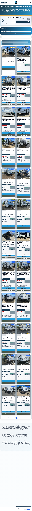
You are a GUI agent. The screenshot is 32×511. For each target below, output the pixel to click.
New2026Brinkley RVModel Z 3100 (8, 151)
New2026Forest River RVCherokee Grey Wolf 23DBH (7, 306)
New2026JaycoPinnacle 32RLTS (8, 242)
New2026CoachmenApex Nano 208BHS (23, 120)
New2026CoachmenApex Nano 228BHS (23, 243)
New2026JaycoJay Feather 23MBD (22, 212)
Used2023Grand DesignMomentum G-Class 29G (21, 60)
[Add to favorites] (14, 55)
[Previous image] (2, 51)
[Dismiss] (16, 506)
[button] (16, 20)
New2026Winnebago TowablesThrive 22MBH (23, 151)
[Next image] (14, 51)
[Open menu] (30, 2)
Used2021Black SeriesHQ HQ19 (8, 181)
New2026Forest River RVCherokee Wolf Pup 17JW (22, 367)
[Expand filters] (30, 37)
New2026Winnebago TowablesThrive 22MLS (8, 120)
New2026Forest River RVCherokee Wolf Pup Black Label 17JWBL (8, 274)
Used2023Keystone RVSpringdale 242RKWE (21, 89)
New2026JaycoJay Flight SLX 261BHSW (8, 59)
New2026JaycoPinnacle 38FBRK (22, 182)
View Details (24, 71)
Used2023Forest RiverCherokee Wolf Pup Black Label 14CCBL (8, 89)
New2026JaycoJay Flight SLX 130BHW (8, 212)
